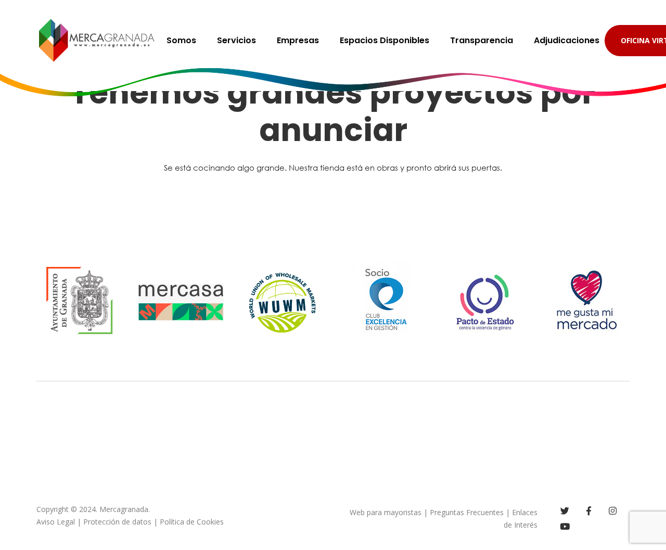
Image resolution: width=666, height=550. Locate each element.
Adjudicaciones (566, 40)
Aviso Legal (55, 522)
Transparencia (481, 40)
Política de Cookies (192, 522)
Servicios (236, 40)
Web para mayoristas (385, 512)
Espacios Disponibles (384, 40)
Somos (181, 40)
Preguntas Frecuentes (467, 512)
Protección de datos (117, 522)
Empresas (298, 40)
